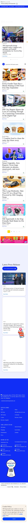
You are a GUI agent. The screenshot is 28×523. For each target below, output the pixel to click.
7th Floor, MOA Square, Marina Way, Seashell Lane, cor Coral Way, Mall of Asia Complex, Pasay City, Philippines (13, 390)
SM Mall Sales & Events (20, 406)
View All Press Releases (9, 268)
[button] (8, 3)
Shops (16, 403)
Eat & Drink (17, 423)
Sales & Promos (18, 420)
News (2, 428)
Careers (2, 411)
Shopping (3, 423)
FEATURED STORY (4, 6)
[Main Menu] (17, 3)
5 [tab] (16, 59)
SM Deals (3, 406)
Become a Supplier (5, 413)
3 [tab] (13, 59)
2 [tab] (12, 59)
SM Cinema (3, 408)
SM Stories (3, 421)
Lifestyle (16, 426)
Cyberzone (17, 408)
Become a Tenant (18, 411)
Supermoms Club (4, 436)
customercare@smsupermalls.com (8, 394)
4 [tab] (14, 59)
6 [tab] (17, 59)
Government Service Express (21, 435)
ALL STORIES (11, 6)
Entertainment (4, 426)
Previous (0, 42)
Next (27, 42)
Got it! (14, 518)
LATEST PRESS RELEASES (19, 6)
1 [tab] (10, 59)
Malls (2, 403)
